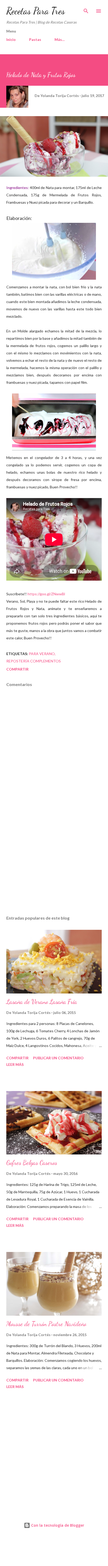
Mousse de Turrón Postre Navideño (46, 1324)
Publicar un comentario (58, 1058)
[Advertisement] (54, 862)
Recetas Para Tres (35, 11)
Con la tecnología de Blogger (57, 1525)
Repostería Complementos (33, 661)
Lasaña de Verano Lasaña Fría (41, 1002)
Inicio (11, 39)
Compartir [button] (17, 669)
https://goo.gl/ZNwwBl (46, 594)
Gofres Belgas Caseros (31, 1163)
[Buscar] (86, 9)
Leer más (15, 1064)
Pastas (35, 39)
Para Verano (42, 653)
